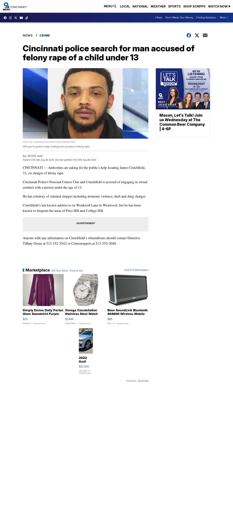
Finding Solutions (206, 17)
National (140, 6)
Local (125, 6)
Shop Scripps (194, 6)
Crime (45, 35)
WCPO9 (6, 17)
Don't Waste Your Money (179, 17)
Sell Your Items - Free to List (67, 270)
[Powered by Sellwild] (143, 381)
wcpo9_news (11, 17)
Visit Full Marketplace (136, 270)
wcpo (16, 17)
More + (224, 17)
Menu (108, 6)
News (28, 35)
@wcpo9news (27, 17)
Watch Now (218, 6)
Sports (174, 6)
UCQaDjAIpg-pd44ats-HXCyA (22, 17)
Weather (158, 6)
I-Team (158, 17)
